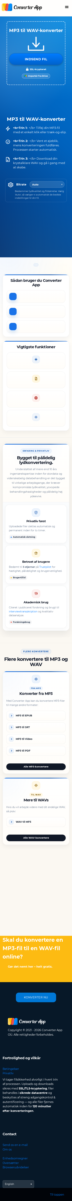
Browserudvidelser (16, 1167)
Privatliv (8, 1073)
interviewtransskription (23, 611)
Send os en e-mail (15, 1145)
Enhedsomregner (15, 1158)
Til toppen (57, 1194)
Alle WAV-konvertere (36, 837)
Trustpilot (45, 567)
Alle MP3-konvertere (36, 766)
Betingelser (11, 1069)
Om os (7, 1149)
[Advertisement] (36, 893)
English (9, 1184)
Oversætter (11, 1163)
